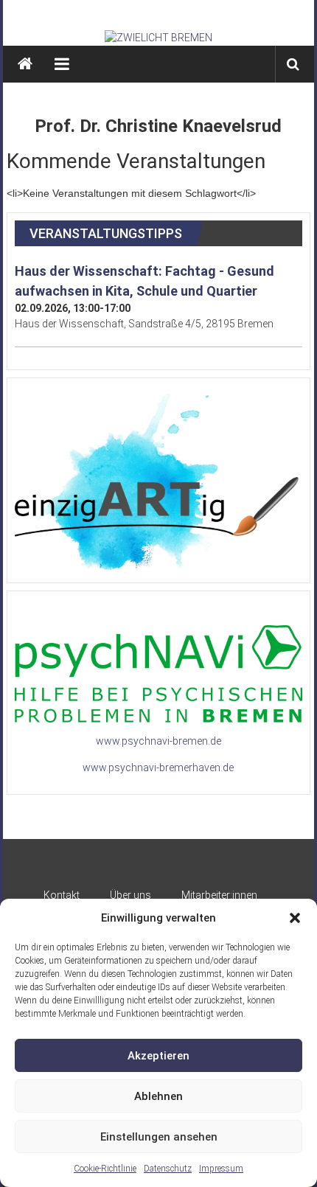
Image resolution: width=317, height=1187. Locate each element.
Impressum (221, 1168)
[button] (295, 918)
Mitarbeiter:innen (219, 895)
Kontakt (61, 895)
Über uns (130, 895)
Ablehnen (158, 1096)
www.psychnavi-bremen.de (158, 741)
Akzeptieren (158, 1055)
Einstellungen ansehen (158, 1137)
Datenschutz (168, 1168)
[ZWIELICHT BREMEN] (158, 37)
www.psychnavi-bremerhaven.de (158, 767)
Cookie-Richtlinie (105, 1168)
